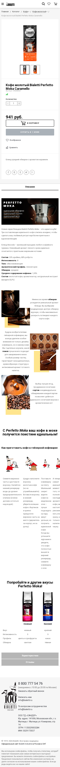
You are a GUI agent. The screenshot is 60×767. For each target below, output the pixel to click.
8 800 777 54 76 (30, 683)
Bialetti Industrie (25, 744)
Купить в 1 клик (30, 132)
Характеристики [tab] (30, 655)
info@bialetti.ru (25, 700)
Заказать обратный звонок (31, 691)
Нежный (28, 624)
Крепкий (48, 624)
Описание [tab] (30, 187)
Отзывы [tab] (30, 662)
